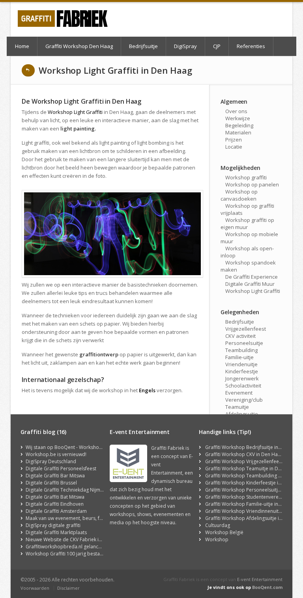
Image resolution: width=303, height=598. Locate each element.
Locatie (233, 146)
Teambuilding (241, 350)
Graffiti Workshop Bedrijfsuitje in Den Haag (253, 447)
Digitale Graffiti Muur (250, 283)
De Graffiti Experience (251, 276)
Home (22, 46)
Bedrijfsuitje (143, 46)
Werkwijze (237, 118)
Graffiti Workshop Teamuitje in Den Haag (251, 468)
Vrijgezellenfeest (245, 328)
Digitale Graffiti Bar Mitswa (55, 475)
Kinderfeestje (241, 371)
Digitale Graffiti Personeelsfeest (61, 468)
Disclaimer (68, 588)
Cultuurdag (217, 525)
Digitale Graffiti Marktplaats (56, 532)
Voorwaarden (35, 588)
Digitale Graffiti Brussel (51, 482)
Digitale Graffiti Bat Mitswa (55, 497)
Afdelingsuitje (241, 413)
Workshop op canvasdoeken (239, 195)
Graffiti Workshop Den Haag (79, 46)
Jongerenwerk (242, 378)
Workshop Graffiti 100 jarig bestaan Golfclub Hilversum (87, 553)
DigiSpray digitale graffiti (53, 525)
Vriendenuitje (241, 364)
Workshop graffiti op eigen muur (247, 223)
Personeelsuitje (244, 343)
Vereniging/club (244, 399)
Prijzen (233, 139)
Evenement (238, 392)
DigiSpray (185, 46)
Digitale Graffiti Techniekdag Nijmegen (68, 489)
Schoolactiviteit (243, 385)
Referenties (251, 46)
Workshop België (224, 532)
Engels (147, 390)
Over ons (236, 111)
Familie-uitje (239, 357)
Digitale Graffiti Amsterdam (56, 511)
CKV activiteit (240, 335)
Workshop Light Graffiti (75, 112)
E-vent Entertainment (259, 579)
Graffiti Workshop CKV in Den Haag (244, 454)
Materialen (238, 132)
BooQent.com (267, 587)
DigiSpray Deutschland (51, 461)
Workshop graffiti (246, 177)
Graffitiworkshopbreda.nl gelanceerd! (68, 546)
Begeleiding (239, 125)
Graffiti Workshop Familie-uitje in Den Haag (253, 504)
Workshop (216, 539)
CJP (217, 46)
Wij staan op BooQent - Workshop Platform (74, 447)
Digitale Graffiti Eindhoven (55, 504)
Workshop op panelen (252, 184)
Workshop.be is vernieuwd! (56, 454)
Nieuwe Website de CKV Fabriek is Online (71, 539)
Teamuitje (237, 406)
